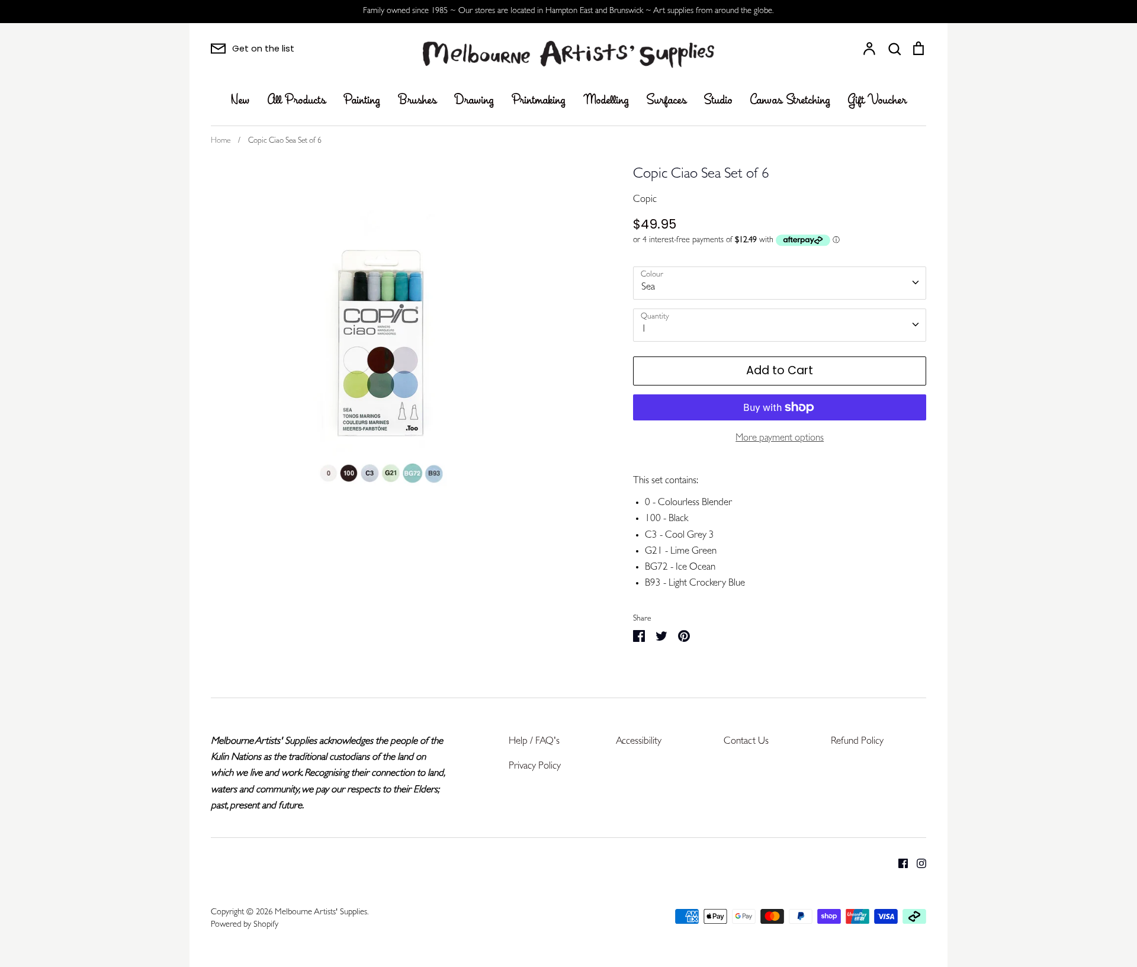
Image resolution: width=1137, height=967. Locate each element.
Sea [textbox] (648, 287)
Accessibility (638, 742)
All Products (297, 101)
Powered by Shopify (244, 925)
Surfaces (666, 101)
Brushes (417, 101)
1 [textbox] (644, 330)
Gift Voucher (877, 101)
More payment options (779, 438)
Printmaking (539, 101)
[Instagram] (917, 864)
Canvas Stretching (790, 101)
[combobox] (779, 283)
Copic (645, 200)
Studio (718, 101)
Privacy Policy (535, 767)
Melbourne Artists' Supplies (321, 912)
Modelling (606, 101)
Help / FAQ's (534, 742)
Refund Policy (857, 742)
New (240, 101)
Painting (361, 101)
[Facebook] (898, 864)
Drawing (474, 101)
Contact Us (746, 742)
